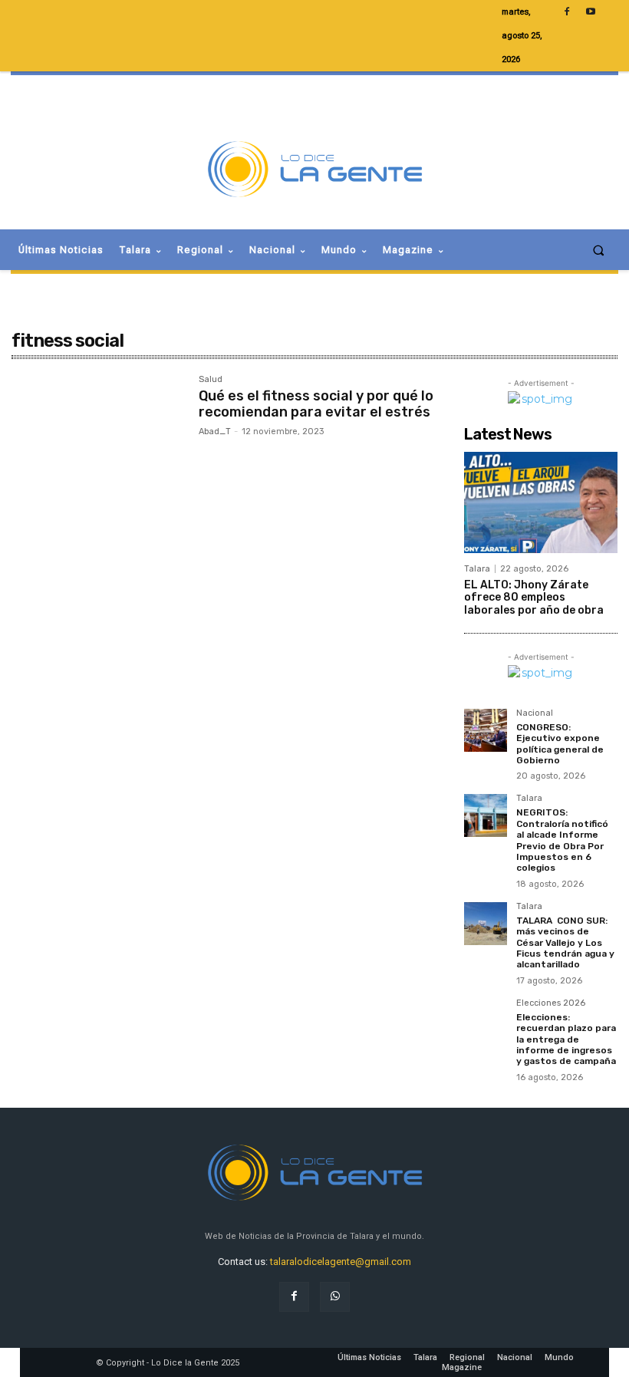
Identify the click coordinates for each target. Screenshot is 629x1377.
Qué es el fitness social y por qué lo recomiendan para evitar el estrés (316, 404)
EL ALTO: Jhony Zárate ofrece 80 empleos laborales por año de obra (534, 598)
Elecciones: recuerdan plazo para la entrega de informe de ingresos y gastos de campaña (566, 1039)
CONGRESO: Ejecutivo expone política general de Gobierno (560, 744)
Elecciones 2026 (550, 1003)
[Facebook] (294, 1297)
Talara (477, 569)
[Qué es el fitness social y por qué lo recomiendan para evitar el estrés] (97, 432)
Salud (210, 379)
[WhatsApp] (335, 1297)
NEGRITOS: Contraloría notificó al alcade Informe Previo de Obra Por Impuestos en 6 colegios (562, 840)
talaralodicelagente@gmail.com (340, 1261)
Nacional (534, 713)
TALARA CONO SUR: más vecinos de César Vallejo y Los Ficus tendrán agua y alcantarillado (565, 942)
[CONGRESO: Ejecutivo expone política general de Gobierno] (485, 730)
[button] (598, 249)
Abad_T (215, 431)
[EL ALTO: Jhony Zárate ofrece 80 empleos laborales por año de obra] (540, 502)
